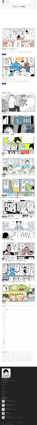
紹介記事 (4, 326)
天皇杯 (19, 357)
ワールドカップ (24, 356)
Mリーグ (4, 314)
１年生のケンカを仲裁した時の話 (10, 401)
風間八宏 (23, 360)
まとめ (4, 321)
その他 (3, 319)
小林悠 (22, 357)
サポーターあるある (14, 355)
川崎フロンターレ (26, 357)
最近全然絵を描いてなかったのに (10, 405)
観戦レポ (4, 312)
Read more (3, 54)
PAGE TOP (35, 411)
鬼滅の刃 (27, 360)
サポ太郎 (20, 355)
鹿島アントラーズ (5, 361)
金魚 (19, 360)
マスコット (12, 356)
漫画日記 (4, 343)
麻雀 (9, 361)
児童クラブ (13, 50)
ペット (9, 356)
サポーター (8, 355)
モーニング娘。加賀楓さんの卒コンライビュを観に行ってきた (14, 417)
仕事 (10, 50)
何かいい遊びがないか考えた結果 (10, 409)
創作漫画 (4, 340)
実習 (4, 324)
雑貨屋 (4, 338)
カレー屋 (4, 331)
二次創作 (14, 79)
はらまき (7, 1)
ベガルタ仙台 (4, 356)
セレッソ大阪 (29, 355)
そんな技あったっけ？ (9, 413)
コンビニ (4, 333)
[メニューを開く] (34, 2)
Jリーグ (11, 79)
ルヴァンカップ (18, 356)
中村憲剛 (28, 356)
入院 (3, 345)
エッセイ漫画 (4, 317)
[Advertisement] (18, 17)
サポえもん (4, 355)
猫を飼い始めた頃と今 (12, 360)
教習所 (4, 347)
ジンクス (24, 355)
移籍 (17, 360)
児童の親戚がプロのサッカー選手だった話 (9, 48)
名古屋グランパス (13, 357)
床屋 (31, 357)
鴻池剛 (31, 360)
